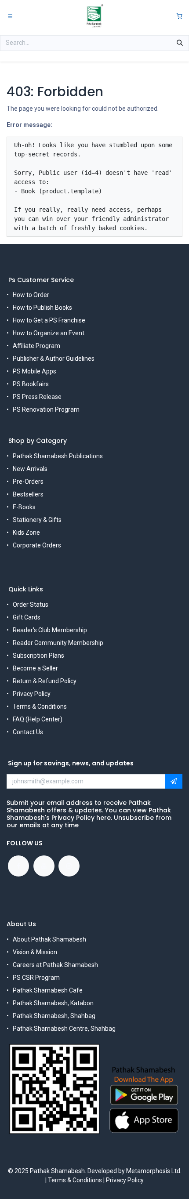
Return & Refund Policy (44, 681)
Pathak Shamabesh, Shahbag (54, 1015)
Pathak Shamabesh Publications (58, 456)
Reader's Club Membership (50, 630)
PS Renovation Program (46, 409)
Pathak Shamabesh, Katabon (53, 1003)
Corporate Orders (37, 545)
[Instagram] (69, 866)
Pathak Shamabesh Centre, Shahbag (64, 1028)
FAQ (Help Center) (37, 719)
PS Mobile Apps (34, 371)
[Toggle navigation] (10, 16)
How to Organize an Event (48, 333)
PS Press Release (37, 396)
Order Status (30, 604)
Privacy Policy (32, 693)
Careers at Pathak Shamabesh (55, 964)
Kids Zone (26, 532)
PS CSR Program (36, 977)
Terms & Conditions (40, 706)
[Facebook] (18, 866)
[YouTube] (44, 866)
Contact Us (28, 731)
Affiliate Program (36, 345)
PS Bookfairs (31, 384)
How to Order (31, 294)
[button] (173, 781)
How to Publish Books (42, 307)
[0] (179, 16)
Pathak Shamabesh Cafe (48, 990)
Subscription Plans (38, 655)
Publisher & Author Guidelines (53, 358)
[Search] (180, 43)
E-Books (24, 507)
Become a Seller (35, 668)
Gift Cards (26, 617)
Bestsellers (28, 494)
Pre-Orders (28, 481)
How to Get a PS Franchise (49, 320)
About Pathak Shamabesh (49, 939)
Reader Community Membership (58, 642)
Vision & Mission (35, 952)
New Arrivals (30, 468)
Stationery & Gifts (37, 519)
